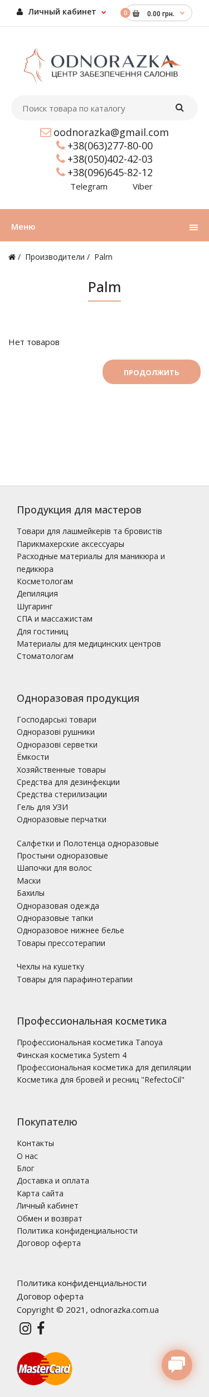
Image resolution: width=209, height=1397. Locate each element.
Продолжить (151, 372)
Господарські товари (56, 719)
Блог (26, 1168)
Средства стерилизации (62, 794)
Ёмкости (33, 756)
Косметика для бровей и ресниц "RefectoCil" (100, 1079)
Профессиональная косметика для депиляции (104, 1067)
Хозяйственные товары (61, 769)
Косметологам (45, 581)
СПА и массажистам (55, 618)
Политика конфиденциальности (77, 1230)
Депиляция (37, 593)
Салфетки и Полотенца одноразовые (88, 843)
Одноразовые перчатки (61, 819)
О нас (27, 1156)
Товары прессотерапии (61, 943)
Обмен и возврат (49, 1218)
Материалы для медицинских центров (89, 643)
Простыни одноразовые (62, 855)
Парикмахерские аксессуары (70, 544)
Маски (29, 880)
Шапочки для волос (54, 867)
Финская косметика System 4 (72, 1055)
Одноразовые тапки (55, 918)
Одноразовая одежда (58, 905)
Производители (55, 256)
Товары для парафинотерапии (75, 979)
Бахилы (31, 892)
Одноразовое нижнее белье (70, 930)
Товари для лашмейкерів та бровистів (89, 531)
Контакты (35, 1143)
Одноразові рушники (56, 731)
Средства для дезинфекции (68, 782)
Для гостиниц (42, 631)
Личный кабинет (61, 11)
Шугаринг (35, 606)
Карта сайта (40, 1193)
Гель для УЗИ (42, 807)
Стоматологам (45, 656)
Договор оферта (49, 1243)
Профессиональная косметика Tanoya (90, 1042)
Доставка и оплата (53, 1180)
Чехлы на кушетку (50, 966)
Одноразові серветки (57, 744)
